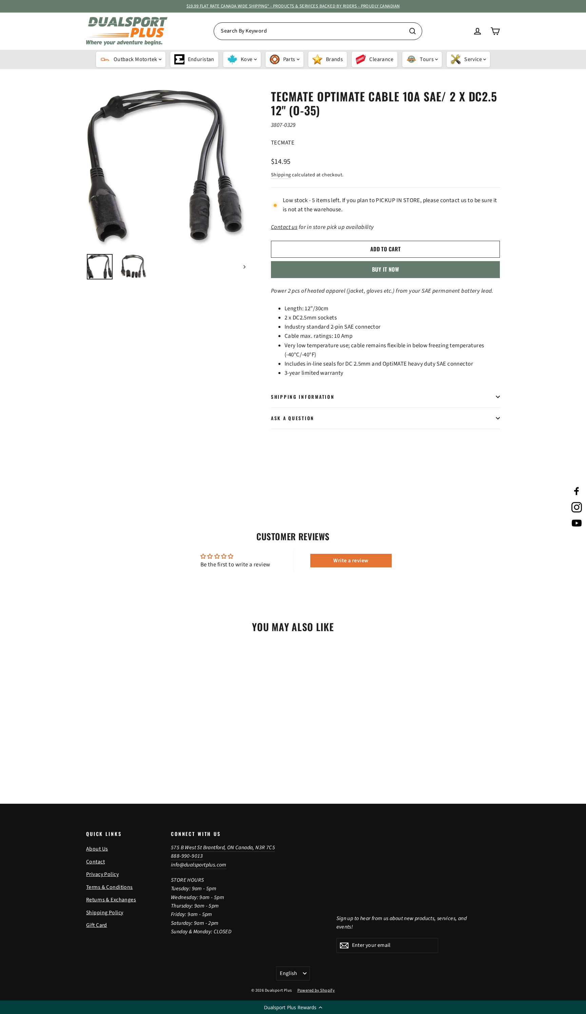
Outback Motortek (135, 59)
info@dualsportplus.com (199, 865)
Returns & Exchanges (111, 899)
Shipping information (302, 396)
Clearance (381, 59)
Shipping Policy (104, 912)
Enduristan (201, 59)
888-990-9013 (187, 856)
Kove (247, 59)
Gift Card (96, 925)
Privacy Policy (102, 874)
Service (473, 59)
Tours (427, 59)
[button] (293, 1007)
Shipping (281, 174)
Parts (289, 59)
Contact (95, 861)
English (288, 973)
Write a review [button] (350, 560)
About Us (97, 849)
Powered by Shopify (316, 990)
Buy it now (385, 269)
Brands (334, 59)
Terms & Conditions (109, 887)
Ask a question (292, 418)
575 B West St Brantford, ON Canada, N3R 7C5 (223, 847)
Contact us (284, 227)
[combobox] (318, 31)
